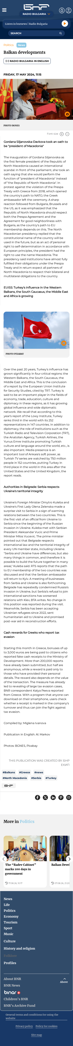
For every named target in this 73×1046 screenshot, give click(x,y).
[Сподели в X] (45, 797)
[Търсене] (60, 33)
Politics (9, 45)
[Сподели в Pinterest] (61, 797)
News (8, 899)
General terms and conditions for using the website (32, 1016)
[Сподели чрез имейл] (69, 797)
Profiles (10, 963)
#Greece (24, 772)
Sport (8, 928)
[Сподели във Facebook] (37, 797)
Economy (11, 916)
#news (38, 772)
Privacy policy (24, 1026)
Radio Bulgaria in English (29, 61)
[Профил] (69, 10)
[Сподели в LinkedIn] (53, 797)
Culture (10, 941)
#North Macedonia (15, 778)
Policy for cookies (46, 1026)
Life (7, 905)
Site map (36, 1034)
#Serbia (36, 778)
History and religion (19, 948)
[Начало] (36, 7)
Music (8, 934)
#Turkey (51, 778)
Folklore (10, 956)
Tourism (10, 922)
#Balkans (9, 772)
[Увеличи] (62, 134)
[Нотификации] (62, 10)
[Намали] (67, 134)
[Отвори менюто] (4, 10)
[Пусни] (65, 23)
